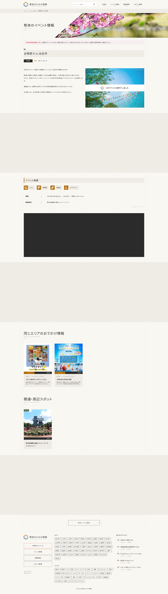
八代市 (64, 539)
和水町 (57, 546)
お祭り (80, 577)
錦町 (109, 550)
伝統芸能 (57, 573)
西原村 (102, 546)
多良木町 (57, 554)
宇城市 (65, 542)
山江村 (90, 554)
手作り (100, 577)
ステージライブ (80, 569)
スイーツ (89, 573)
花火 (93, 577)
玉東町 (96, 542)
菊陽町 (70, 546)
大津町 (64, 546)
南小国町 (76, 546)
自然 (74, 577)
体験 (72, 569)
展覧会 (106, 577)
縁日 (110, 569)
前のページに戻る (84, 523)
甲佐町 (76, 550)
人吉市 (70, 539)
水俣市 (89, 539)
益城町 (70, 550)
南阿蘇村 (109, 546)
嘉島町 (64, 550)
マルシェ (87, 577)
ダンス (96, 573)
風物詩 (109, 573)
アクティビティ (74, 581)
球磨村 (96, 554)
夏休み (57, 569)
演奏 (95, 569)
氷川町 (89, 550)
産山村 (90, 546)
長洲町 (109, 542)
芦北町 (95, 550)
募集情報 (126, 4)
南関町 (102, 542)
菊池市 (101, 539)
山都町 (83, 550)
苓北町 (57, 558)
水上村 (71, 554)
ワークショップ (74, 573)
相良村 (77, 554)
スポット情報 (138, 4)
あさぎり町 (103, 554)
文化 (82, 573)
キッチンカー (102, 569)
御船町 (57, 550)
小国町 (84, 546)
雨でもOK (65, 573)
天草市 (77, 542)
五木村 (84, 554)
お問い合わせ (27, 573)
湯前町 (65, 554)
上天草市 (57, 542)
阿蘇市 (71, 542)
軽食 (65, 581)
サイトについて (28, 571)
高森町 (96, 546)
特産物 (102, 573)
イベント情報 (115, 4)
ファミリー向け (59, 577)
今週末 (104, 4)
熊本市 (57, 539)
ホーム (25, 11)
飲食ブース (65, 569)
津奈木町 (102, 550)
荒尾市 (83, 539)
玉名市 (76, 539)
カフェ (82, 581)
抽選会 (68, 577)
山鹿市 (95, 539)
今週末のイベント (38, 545)
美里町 (90, 542)
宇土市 (108, 539)
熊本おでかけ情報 (35, 4)
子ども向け (58, 581)
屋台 (88, 569)
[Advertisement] (40, 142)
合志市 (28, 61)
